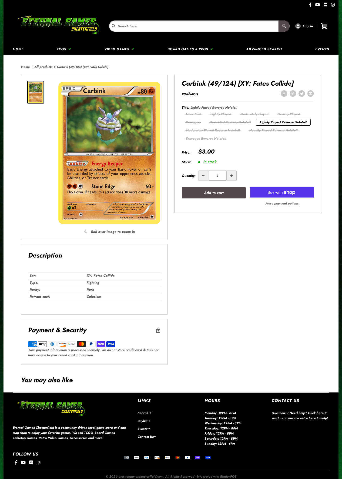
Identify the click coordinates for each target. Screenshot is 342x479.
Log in (308, 26)
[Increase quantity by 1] (231, 176)
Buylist (142, 421)
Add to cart (214, 192)
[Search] (284, 26)
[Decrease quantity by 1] (203, 176)
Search (142, 413)
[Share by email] (310, 93)
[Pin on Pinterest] (293, 93)
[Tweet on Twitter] (301, 93)
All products (43, 66)
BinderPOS (228, 476)
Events (322, 49)
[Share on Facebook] (284, 93)
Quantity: (188, 175)
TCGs (63, 49)
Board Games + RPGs (189, 49)
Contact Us (145, 436)
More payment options (281, 203)
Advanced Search (264, 49)
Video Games (118, 49)
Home (18, 49)
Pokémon (190, 94)
